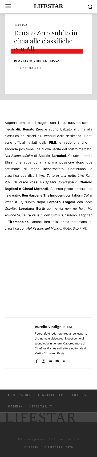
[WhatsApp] (51, 79)
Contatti (73, 439)
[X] (29, 79)
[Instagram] (43, 360)
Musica (21, 25)
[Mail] (57, 360)
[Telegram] (84, 79)
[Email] (73, 79)
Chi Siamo (56, 439)
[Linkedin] (62, 79)
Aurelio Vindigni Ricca (39, 60)
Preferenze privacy (31, 439)
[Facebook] (19, 79)
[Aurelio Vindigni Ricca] (21, 343)
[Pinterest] (40, 79)
